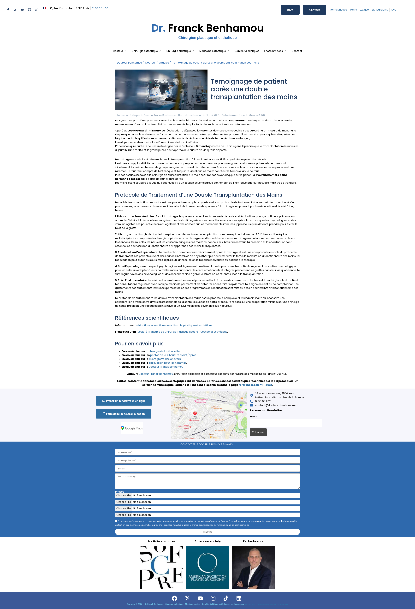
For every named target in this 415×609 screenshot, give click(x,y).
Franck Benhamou (207, 30)
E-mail (253, 416)
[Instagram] (29, 9)
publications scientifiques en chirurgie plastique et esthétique (173, 325)
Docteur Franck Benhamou (155, 374)
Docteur (118, 51)
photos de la (158, 355)
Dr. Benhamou (253, 541)
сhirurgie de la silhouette (164, 351)
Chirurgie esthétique (145, 51)
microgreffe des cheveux (165, 359)
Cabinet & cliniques (246, 51)
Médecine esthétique (212, 51)
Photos (119, 492)
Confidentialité (264, 604)
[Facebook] (8, 9)
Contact (296, 51)
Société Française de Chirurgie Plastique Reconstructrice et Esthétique (182, 332)
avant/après (187, 355)
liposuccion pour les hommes (167, 363)
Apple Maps (284, 604)
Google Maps (275, 604)
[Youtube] (22, 9)
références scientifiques (255, 385)
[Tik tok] (36, 9)
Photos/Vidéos (273, 51)
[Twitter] (15, 9)
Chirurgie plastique (178, 51)
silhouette (173, 355)
